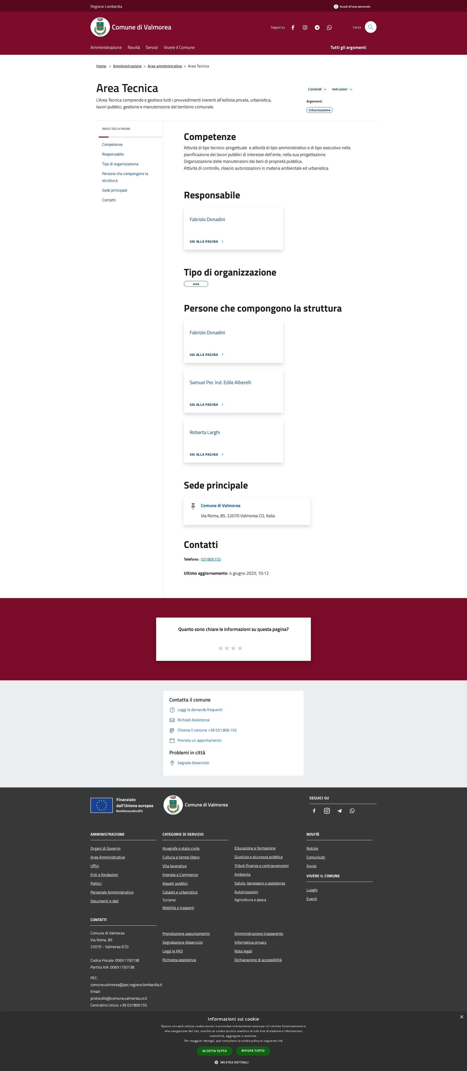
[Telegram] (315, 27)
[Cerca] (371, 27)
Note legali (243, 951)
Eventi (311, 899)
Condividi (315, 89)
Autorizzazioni (246, 892)
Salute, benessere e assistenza (259, 883)
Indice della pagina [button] (116, 128)
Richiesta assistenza (179, 960)
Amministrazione (127, 66)
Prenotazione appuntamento (186, 933)
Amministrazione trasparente (258, 933)
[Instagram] (303, 27)
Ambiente (242, 874)
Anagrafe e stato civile (180, 848)
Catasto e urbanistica (180, 892)
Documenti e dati (104, 901)
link (280, 1041)
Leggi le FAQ (172, 951)
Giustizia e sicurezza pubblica (258, 857)
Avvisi (311, 866)
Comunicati (315, 857)
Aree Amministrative (107, 857)
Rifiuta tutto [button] (253, 1051)
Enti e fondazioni (104, 874)
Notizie (312, 848)
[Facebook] (291, 27)
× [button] (461, 1017)
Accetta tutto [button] (214, 1051)
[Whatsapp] (327, 27)
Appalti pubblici (175, 883)
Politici (96, 883)
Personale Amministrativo (112, 892)
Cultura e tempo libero (180, 857)
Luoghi (312, 890)
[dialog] (233, 1041)
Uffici (94, 866)
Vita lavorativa (174, 866)
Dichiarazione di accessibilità (258, 960)
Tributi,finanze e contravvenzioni (261, 865)
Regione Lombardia (106, 6)
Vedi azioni (340, 89)
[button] (233, 1062)
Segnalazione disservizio (182, 942)
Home (101, 66)
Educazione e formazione (255, 848)
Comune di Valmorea (220, 505)
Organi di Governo (105, 848)
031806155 (211, 559)
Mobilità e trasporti (178, 908)
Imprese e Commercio (180, 874)
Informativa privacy (250, 942)
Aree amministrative (165, 66)
